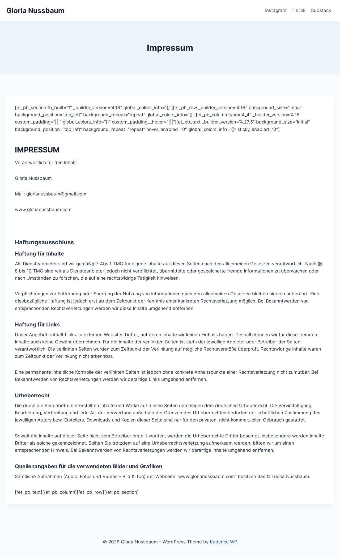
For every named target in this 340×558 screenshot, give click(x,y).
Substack (321, 10)
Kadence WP (223, 541)
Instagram (275, 10)
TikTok (298, 10)
